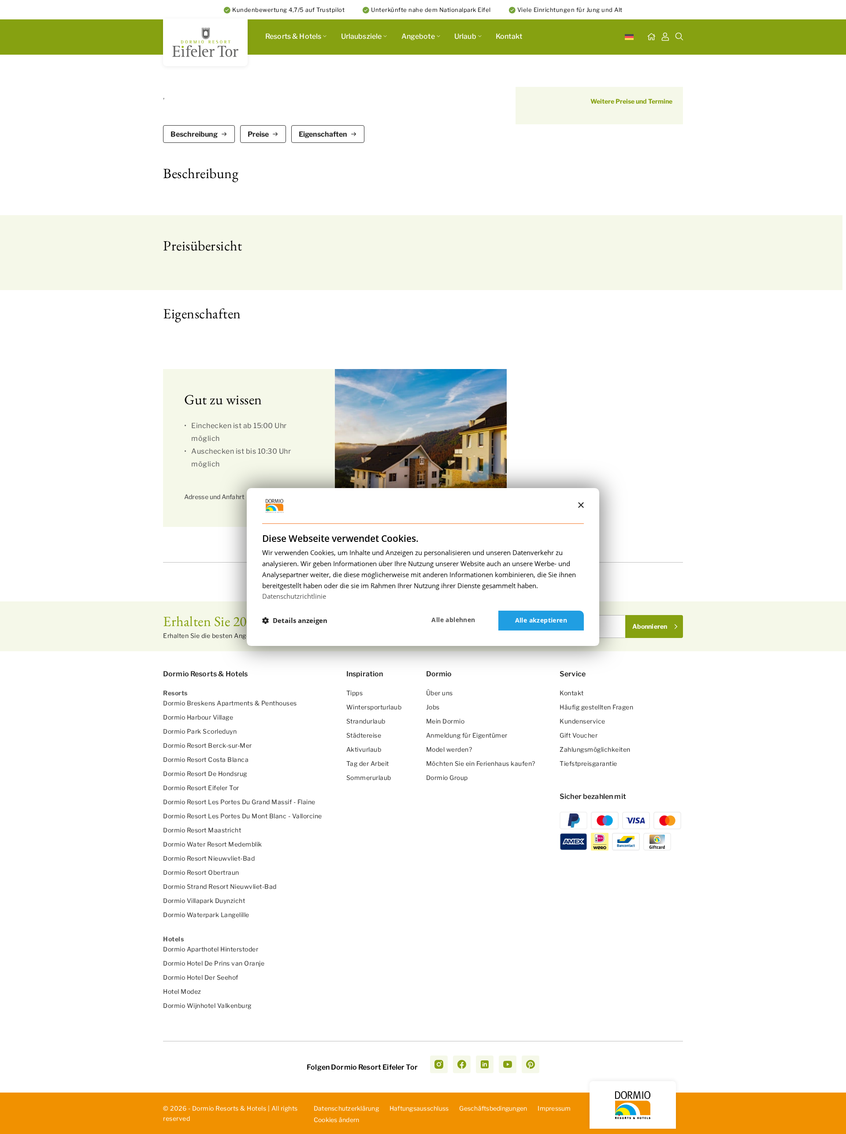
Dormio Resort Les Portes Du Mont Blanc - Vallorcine (242, 816)
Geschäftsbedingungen (493, 1108)
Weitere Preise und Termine (631, 101)
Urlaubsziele (361, 36)
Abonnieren (649, 626)
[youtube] (507, 1064)
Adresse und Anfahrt (214, 496)
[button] (294, 621)
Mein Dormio (445, 721)
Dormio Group (447, 777)
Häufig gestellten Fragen (596, 707)
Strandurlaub (366, 721)
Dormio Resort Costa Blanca (206, 759)
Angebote (418, 36)
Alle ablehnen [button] (453, 619)
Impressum (554, 1108)
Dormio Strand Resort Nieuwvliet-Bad (220, 886)
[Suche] (679, 37)
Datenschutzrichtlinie (294, 596)
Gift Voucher (578, 735)
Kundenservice (582, 721)
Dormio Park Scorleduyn (200, 731)
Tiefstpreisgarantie (588, 763)
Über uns (439, 693)
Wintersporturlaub (374, 707)
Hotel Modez (182, 991)
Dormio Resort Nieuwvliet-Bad (209, 858)
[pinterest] (530, 1064)
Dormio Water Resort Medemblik (212, 844)
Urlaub (465, 36)
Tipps (354, 693)
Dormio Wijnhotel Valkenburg (207, 1005)
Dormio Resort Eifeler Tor (201, 787)
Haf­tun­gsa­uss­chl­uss (419, 1108)
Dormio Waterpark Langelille (206, 914)
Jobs (433, 707)
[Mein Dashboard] (665, 37)
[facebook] (462, 1064)
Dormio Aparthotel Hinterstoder (210, 949)
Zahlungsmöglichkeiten (595, 749)
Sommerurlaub (368, 777)
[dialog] (423, 567)
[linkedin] (485, 1064)
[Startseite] (651, 37)
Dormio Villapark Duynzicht (204, 900)
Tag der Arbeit (367, 763)
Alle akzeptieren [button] (541, 620)
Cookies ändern (337, 1120)
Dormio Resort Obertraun (201, 872)
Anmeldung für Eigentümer (467, 735)
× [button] (580, 505)
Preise (258, 134)
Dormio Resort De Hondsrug (205, 773)
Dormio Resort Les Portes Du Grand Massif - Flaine (239, 802)
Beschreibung (194, 134)
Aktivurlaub (364, 749)
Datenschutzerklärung (346, 1108)
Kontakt (509, 36)
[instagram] (439, 1064)
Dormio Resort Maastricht (202, 830)
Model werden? (449, 749)
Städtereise (364, 735)
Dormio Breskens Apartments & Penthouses (230, 703)
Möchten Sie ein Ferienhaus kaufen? (480, 763)
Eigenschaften (323, 134)
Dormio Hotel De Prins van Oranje (213, 963)
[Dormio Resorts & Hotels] (205, 42)
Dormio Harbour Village (198, 717)
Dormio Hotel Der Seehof (200, 977)
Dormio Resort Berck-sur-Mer (207, 745)
